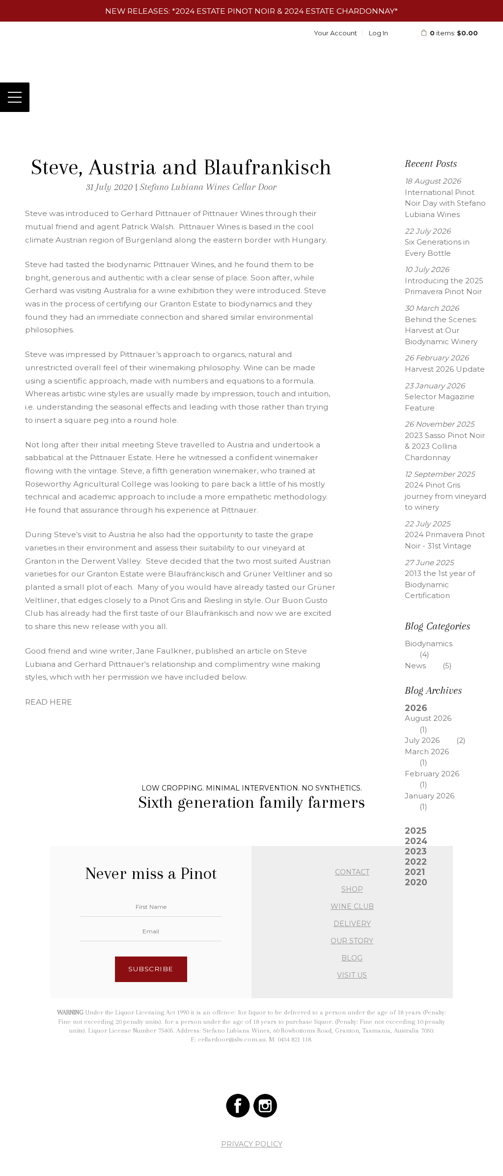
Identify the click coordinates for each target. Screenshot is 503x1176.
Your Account (335, 33)
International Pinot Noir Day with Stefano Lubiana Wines (445, 203)
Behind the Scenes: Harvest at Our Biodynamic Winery (441, 330)
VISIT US (352, 975)
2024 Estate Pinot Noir (225, 11)
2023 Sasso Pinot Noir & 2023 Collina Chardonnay (445, 446)
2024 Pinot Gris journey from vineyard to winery (445, 496)
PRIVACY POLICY (251, 1144)
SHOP (352, 889)
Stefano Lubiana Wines (251, 58)
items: (454, 33)
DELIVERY (352, 923)
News (428, 665)
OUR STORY (352, 940)
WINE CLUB (352, 906)
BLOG (352, 958)
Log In (378, 33)
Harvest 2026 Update (445, 369)
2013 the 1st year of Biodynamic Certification (440, 584)
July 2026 (435, 740)
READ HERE (49, 702)
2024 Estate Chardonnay (339, 11)
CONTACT (352, 872)
